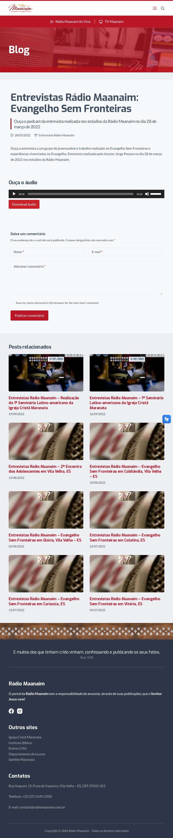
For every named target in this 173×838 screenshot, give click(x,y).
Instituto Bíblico (20, 743)
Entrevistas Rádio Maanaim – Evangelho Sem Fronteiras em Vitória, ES (125, 601)
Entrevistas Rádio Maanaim (56, 135)
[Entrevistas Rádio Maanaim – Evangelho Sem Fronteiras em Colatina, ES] (127, 510)
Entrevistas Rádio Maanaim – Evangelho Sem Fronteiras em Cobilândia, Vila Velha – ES (125, 471)
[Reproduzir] (14, 194)
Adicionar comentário (29, 266)
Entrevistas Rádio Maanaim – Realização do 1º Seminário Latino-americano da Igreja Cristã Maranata (44, 402)
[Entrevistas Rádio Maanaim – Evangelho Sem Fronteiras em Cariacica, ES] (46, 573)
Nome (19, 252)
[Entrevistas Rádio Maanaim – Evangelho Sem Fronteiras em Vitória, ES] (127, 573)
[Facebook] (11, 711)
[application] (86, 194)
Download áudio (24, 204)
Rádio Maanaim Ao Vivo (73, 21)
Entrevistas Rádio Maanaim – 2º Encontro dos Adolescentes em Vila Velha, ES (45, 469)
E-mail (97, 252)
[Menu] (155, 8)
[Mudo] (147, 194)
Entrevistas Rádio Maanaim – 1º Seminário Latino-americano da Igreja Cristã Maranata (127, 402)
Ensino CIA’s (18, 748)
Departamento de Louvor (27, 754)
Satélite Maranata (22, 759)
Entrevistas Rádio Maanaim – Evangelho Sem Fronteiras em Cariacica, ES (44, 601)
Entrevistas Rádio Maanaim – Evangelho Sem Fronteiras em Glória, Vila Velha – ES (45, 538)
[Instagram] (19, 711)
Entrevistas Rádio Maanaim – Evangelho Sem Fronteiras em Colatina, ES (125, 538)
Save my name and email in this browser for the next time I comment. (57, 303)
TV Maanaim (113, 21)
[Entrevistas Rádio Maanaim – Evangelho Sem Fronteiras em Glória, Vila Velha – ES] (46, 510)
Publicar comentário (29, 315)
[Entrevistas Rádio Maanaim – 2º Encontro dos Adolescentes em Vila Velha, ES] (46, 441)
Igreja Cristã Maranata (25, 737)
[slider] (156, 193)
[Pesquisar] (162, 8)
